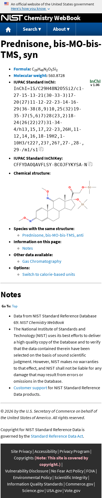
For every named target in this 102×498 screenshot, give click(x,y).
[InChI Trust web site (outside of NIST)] (95, 85)
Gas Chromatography (41, 261)
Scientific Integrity (70, 477)
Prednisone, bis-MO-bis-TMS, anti (53, 235)
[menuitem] (8, 29)
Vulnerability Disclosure (26, 471)
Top (14, 306)
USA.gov (54, 490)
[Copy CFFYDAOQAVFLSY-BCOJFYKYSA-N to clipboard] (90, 165)
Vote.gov (72, 490)
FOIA (90, 471)
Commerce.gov (79, 484)
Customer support (30, 387)
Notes (27, 248)
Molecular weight (30, 75)
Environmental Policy (32, 477)
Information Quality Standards (35, 484)
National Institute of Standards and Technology (12, 17)
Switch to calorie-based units (48, 274)
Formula (22, 69)
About (59, 29)
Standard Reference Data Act (57, 436)
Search (30, 29)
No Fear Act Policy (67, 471)
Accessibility (46, 451)
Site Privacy (21, 451)
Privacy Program (74, 451)
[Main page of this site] (8, 29)
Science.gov (33, 490)
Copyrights (24, 457)
